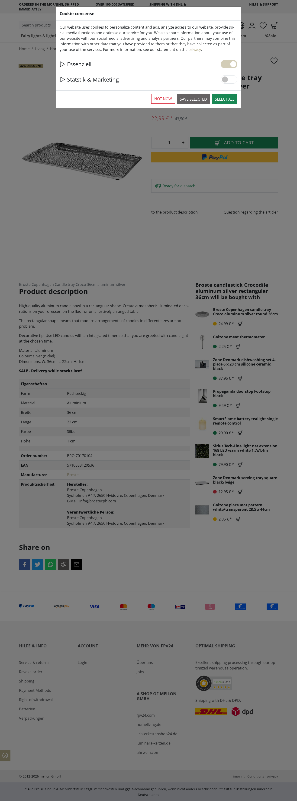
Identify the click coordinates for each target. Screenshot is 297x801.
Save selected (193, 99)
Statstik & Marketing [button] (93, 79)
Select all (224, 99)
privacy (194, 49)
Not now (163, 98)
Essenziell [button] (79, 64)
